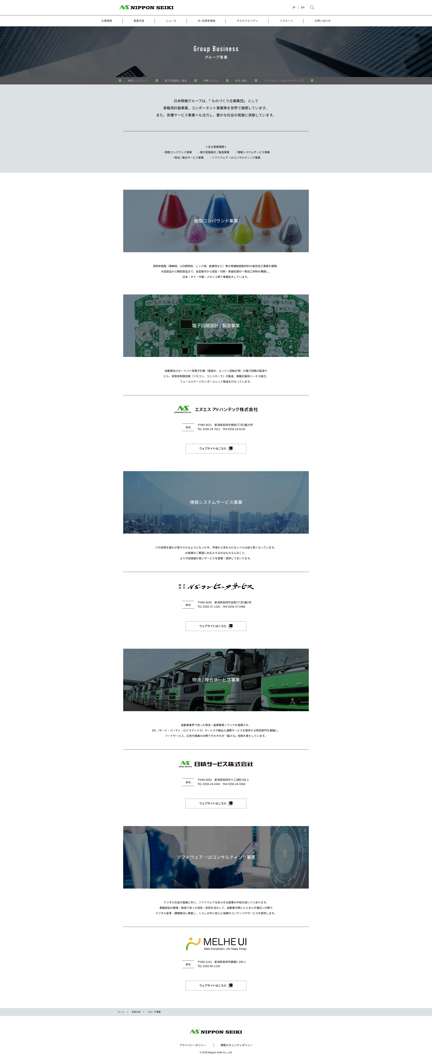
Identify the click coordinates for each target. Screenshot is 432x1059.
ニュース (171, 21)
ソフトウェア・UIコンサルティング (284, 80)
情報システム (211, 80)
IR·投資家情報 (206, 21)
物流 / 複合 (241, 80)
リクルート (286, 21)
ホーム (121, 1011)
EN (302, 7)
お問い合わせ (323, 21)
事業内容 (138, 21)
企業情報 (106, 21)
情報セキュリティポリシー (237, 1045)
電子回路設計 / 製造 (176, 80)
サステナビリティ (247, 21)
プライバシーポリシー (192, 1045)
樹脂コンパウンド (138, 80)
